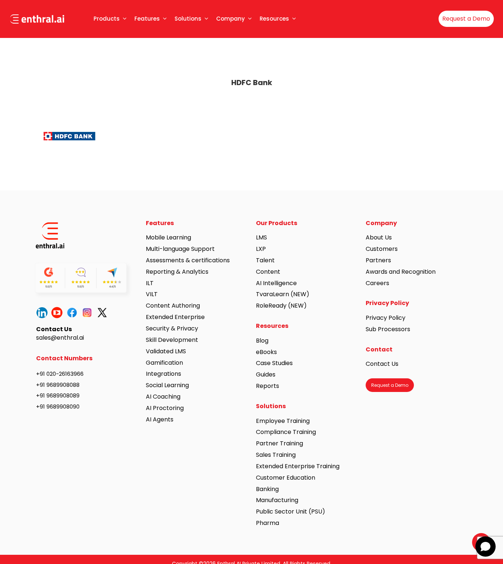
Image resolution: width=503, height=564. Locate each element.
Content (268, 271)
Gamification (164, 362)
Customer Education (285, 477)
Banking (267, 489)
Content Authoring (173, 305)
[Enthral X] (104, 312)
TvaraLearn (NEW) (282, 294)
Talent (265, 260)
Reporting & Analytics (177, 271)
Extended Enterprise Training (298, 466)
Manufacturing (277, 500)
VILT (152, 294)
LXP (261, 249)
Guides (265, 374)
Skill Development (172, 340)
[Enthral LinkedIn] (43, 312)
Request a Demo (466, 18)
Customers (382, 249)
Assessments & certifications (188, 260)
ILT (150, 283)
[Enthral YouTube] (58, 312)
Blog (262, 340)
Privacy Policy (385, 317)
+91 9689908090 (58, 406)
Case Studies (274, 363)
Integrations (163, 373)
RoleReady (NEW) (281, 305)
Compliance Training (286, 432)
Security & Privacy (172, 328)
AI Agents (159, 419)
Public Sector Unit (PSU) (290, 511)
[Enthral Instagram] (88, 312)
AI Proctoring (165, 408)
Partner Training (279, 443)
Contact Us (382, 364)
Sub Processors (388, 329)
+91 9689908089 (58, 395)
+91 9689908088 (58, 385)
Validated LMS (166, 351)
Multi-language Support (180, 249)
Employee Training (283, 421)
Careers (377, 283)
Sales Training (276, 455)
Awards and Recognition (401, 271)
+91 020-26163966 (60, 374)
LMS (261, 237)
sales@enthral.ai (60, 337)
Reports (267, 386)
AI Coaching (163, 396)
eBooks (266, 352)
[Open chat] (485, 546)
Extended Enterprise (175, 317)
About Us (379, 237)
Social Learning (167, 385)
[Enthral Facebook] (73, 312)
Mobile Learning (168, 237)
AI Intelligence (276, 283)
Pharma (267, 523)
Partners (378, 260)
